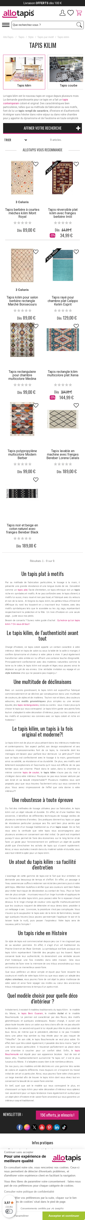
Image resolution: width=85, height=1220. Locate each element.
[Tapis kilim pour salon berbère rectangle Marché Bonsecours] (22, 265)
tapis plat (22, 590)
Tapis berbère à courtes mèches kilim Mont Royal (22, 213)
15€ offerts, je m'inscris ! (57, 1115)
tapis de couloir (31, 772)
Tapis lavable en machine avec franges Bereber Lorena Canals (62, 454)
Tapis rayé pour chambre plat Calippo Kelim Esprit (63, 301)
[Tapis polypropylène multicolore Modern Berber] (22, 419)
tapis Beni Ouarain (32, 1013)
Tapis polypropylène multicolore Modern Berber (22, 454)
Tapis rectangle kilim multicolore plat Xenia (62, 373)
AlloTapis (8, 37)
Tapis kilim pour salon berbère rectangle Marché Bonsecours (22, 301)
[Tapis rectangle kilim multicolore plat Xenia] (63, 340)
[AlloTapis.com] (21, 14)
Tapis (21, 37)
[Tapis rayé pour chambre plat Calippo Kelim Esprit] (63, 265)
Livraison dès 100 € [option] (43, 3)
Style (31, 37)
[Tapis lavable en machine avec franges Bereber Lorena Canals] (63, 419)
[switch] (9, 1211)
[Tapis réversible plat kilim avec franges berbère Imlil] (63, 178)
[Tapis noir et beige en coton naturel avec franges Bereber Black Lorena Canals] (22, 493)
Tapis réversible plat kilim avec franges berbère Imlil (63, 213)
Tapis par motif (45, 37)
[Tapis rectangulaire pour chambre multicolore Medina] (22, 340)
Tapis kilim (24, 85)
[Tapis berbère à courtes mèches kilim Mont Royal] (22, 178)
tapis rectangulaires (28, 705)
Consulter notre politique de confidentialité (29, 1191)
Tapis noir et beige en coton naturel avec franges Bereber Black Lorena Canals (22, 531)
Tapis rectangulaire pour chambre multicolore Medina (22, 375)
